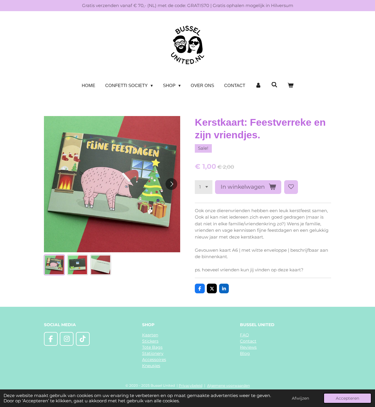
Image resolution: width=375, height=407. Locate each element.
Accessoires (154, 359)
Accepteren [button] (347, 398)
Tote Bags (152, 347)
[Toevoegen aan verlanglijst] (291, 187)
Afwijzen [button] (300, 398)
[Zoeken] (274, 85)
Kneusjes (151, 365)
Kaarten (150, 335)
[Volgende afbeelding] (171, 184)
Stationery (152, 353)
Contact (248, 341)
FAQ (244, 335)
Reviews (248, 347)
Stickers (150, 341)
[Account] (258, 86)
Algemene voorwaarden (228, 386)
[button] (54, 265)
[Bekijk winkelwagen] (290, 86)
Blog (245, 353)
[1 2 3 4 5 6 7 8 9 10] (203, 187)
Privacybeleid (190, 386)
